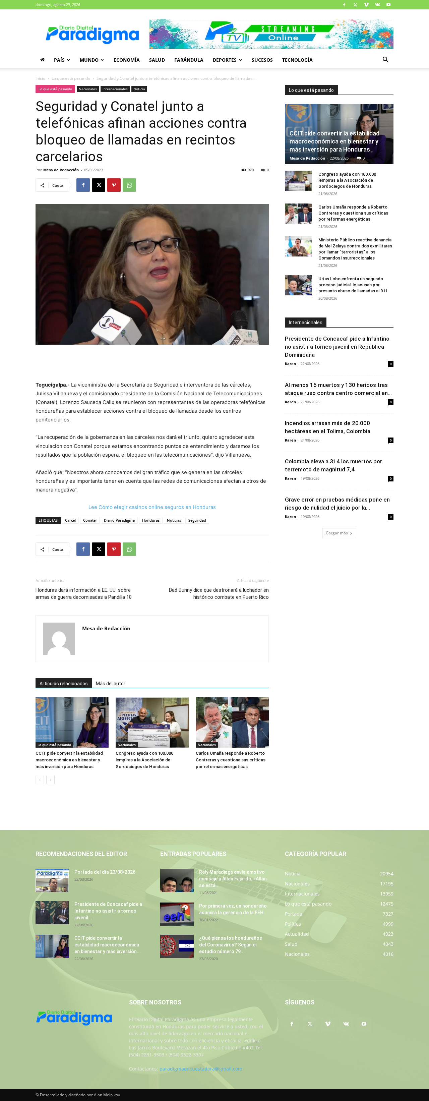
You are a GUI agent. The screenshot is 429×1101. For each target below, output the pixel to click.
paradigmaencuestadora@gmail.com (201, 1068)
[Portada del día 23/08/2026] (52, 880)
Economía (127, 60)
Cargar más (337, 533)
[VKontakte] (377, 4)
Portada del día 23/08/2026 (104, 872)
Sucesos (262, 60)
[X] (355, 4)
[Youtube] (388, 4)
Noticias (174, 520)
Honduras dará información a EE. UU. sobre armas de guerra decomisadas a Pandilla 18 (84, 593)
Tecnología (297, 60)
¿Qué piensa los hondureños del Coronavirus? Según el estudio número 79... (230, 944)
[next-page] (50, 780)
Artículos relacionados (64, 683)
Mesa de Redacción (61, 169)
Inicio (40, 78)
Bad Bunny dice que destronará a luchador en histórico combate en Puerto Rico (219, 593)
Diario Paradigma (119, 520)
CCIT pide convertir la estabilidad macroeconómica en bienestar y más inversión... (107, 944)
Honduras (151, 520)
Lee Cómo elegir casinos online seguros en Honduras (152, 507)
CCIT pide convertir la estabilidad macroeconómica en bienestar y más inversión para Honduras (69, 760)
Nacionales (88, 88)
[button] (385, 60)
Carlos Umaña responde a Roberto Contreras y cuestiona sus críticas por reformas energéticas (230, 760)
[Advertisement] (152, 363)
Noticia (139, 88)
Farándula (188, 60)
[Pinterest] (114, 185)
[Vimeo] (366, 4)
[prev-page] (40, 780)
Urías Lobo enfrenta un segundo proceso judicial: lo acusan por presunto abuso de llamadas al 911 (352, 284)
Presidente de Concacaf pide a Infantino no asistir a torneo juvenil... (108, 911)
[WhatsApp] (129, 185)
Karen (290, 363)
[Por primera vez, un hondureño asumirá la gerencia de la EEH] (177, 914)
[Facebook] (344, 4)
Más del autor (110, 683)
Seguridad (197, 520)
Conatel (90, 520)
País (59, 60)
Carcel (70, 520)
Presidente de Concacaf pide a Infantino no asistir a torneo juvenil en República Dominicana (337, 346)
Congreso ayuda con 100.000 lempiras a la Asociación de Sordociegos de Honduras (144, 760)
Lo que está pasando (71, 78)
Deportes (225, 60)
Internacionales (115, 88)
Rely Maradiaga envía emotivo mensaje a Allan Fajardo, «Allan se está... (233, 878)
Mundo (89, 60)
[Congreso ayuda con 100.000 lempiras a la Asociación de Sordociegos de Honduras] (152, 722)
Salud (157, 60)
